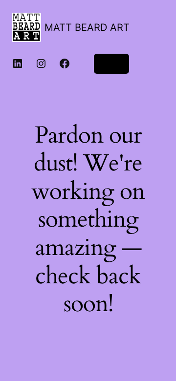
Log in (111, 63)
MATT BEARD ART (87, 27)
